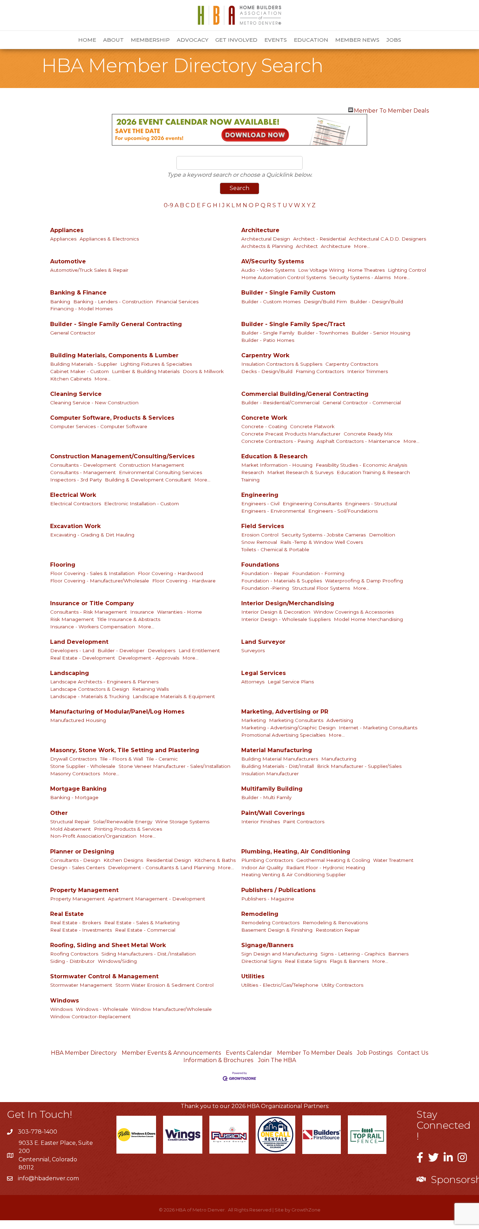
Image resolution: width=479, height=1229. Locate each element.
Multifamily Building (272, 788)
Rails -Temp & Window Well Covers (321, 542)
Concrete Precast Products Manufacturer (290, 434)
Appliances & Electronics (109, 239)
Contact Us (412, 1052)
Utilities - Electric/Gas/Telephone (279, 985)
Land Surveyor (263, 642)
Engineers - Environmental (273, 511)
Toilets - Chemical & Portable (275, 549)
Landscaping (69, 673)
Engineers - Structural (371, 503)
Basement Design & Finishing (276, 930)
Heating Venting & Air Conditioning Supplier (293, 874)
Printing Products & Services (128, 829)
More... (362, 246)
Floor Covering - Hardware (184, 580)
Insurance (142, 612)
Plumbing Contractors (267, 860)
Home (87, 39)
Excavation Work (75, 526)
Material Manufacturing (276, 750)
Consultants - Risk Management (88, 612)
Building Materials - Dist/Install (277, 766)
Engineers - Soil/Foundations (343, 511)
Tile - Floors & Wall (121, 759)
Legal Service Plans (291, 681)
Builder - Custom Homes (271, 301)
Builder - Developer (120, 650)
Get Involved (236, 39)
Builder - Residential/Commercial (280, 402)
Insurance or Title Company (92, 603)
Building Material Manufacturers (279, 759)
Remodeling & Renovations (335, 922)
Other (59, 813)
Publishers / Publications (278, 890)
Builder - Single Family (267, 333)
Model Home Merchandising (368, 619)
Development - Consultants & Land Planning (161, 867)
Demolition (382, 535)
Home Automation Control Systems (283, 277)
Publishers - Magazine (267, 899)
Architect (307, 246)
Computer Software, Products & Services (112, 417)
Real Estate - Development (82, 658)
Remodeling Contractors (270, 922)
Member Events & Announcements (171, 1052)
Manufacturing (338, 759)
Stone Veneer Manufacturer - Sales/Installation (174, 766)
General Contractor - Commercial (362, 402)
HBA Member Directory (84, 1052)
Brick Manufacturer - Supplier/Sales (359, 766)
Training (250, 479)
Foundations (260, 564)
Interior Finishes (260, 821)
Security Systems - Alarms (360, 277)
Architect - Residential (319, 239)
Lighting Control (407, 270)
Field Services (262, 526)
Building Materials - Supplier (83, 364)
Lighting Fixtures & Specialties (156, 364)
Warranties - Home (179, 612)
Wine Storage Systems (182, 821)
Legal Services (263, 673)
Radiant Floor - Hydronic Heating (325, 867)
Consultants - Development (83, 465)
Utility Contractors (342, 985)
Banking (60, 301)
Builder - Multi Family (266, 797)
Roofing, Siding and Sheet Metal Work (108, 945)
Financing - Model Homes (81, 308)
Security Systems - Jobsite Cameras (324, 535)
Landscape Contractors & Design (89, 689)
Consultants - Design (75, 860)
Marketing (253, 720)
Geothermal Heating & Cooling (333, 860)
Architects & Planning (267, 246)
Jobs (393, 39)
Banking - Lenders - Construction (113, 301)
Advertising (339, 720)
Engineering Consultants (312, 503)
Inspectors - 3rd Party (76, 479)
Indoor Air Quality (262, 867)
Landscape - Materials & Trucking (89, 696)
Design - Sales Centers (77, 867)
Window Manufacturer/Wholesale (171, 1009)
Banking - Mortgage (74, 797)
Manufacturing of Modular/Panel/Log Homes (117, 711)
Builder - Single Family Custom (288, 292)
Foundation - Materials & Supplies (281, 580)
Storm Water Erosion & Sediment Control (164, 985)
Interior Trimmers (367, 371)
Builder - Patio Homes (267, 340)
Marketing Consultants (296, 720)
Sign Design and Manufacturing (279, 954)
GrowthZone (306, 1210)
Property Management (84, 890)
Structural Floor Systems (321, 588)
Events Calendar (249, 1052)
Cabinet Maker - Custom (79, 371)
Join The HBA (277, 1060)
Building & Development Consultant (148, 479)
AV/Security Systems (272, 261)
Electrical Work (73, 495)
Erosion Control (259, 535)
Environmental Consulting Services (160, 472)
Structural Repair (70, 821)
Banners (398, 954)
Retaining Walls (150, 689)
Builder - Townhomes (322, 333)
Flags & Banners (349, 961)
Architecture (260, 230)
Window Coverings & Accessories (353, 612)
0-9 (168, 205)
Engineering (259, 495)
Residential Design (168, 860)
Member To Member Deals (391, 109)
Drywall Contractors (73, 759)
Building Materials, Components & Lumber (114, 355)
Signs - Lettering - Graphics (353, 954)
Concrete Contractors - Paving (277, 441)
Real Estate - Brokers (75, 922)
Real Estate (67, 914)
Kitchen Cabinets (70, 378)
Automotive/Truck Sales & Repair (89, 270)
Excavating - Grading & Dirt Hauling (92, 535)
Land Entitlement (199, 650)
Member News (357, 39)
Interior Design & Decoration (275, 612)
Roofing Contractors (74, 954)
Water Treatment (393, 860)
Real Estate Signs (305, 961)
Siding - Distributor (72, 961)
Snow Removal (259, 542)
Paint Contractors (303, 821)
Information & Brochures (218, 1060)
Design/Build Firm (325, 301)
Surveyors (253, 650)
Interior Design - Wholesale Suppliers (286, 619)
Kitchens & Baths (215, 860)
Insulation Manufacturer (270, 773)
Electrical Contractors (75, 503)
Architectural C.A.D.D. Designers (387, 239)
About (113, 39)
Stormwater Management (81, 985)
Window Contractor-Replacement (90, 1016)
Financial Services (177, 301)
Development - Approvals (148, 658)
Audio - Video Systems (268, 270)
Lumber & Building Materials (146, 371)
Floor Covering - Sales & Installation (92, 573)
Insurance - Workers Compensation (92, 626)
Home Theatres (366, 270)
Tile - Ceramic (162, 759)
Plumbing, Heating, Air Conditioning (295, 851)
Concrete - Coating (264, 426)
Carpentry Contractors (351, 364)
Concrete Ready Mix (368, 434)
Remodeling (259, 914)
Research (252, 472)
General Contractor (72, 333)
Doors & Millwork (203, 371)
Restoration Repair (338, 930)
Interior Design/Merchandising (287, 603)
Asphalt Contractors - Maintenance (358, 441)
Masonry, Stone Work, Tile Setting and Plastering (124, 750)
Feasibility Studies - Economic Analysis (361, 465)
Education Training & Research (373, 472)
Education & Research (274, 456)
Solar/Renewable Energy (122, 821)
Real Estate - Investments (81, 930)
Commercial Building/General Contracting (305, 394)
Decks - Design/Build (266, 371)
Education (311, 39)
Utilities (252, 976)
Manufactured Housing (78, 720)
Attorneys (252, 681)
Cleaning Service (76, 394)
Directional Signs (261, 961)
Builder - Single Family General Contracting (116, 324)
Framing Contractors (320, 371)
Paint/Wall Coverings (273, 813)
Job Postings (374, 1052)
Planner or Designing (82, 851)
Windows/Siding (117, 961)
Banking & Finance (78, 292)
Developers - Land (72, 650)
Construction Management (151, 465)
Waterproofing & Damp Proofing (364, 580)
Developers (161, 650)
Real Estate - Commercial (145, 930)
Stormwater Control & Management (104, 976)
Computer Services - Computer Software (98, 426)
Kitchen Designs (123, 860)
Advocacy (192, 39)
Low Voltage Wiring (321, 270)
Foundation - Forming (318, 573)
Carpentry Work (265, 355)
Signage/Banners (267, 945)
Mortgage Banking (78, 788)
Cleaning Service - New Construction (94, 402)
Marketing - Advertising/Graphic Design (288, 727)
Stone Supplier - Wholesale (82, 766)
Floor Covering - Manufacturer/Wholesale (99, 580)
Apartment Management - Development (156, 899)
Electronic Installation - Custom (141, 503)
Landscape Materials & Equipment (174, 696)
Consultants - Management (83, 472)
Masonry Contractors (75, 773)
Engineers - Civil (260, 503)
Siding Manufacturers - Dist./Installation (148, 954)
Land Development (79, 642)
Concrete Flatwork (312, 426)
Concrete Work (264, 417)
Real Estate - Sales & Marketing (142, 922)
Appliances (66, 230)
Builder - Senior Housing (380, 333)
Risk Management (72, 619)
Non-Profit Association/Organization (93, 836)
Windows (64, 1000)
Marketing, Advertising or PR (284, 711)
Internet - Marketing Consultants (378, 727)
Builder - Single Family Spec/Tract (293, 324)
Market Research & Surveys (300, 472)
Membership (150, 39)
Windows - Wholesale (102, 1009)
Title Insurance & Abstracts (128, 619)
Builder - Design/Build (376, 301)
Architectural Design (265, 239)
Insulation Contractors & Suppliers (281, 364)
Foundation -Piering (265, 588)
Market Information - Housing (276, 465)
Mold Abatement (70, 829)
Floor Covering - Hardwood (170, 573)
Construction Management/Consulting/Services (122, 456)
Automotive (68, 261)
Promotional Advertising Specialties (283, 735)
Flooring (62, 564)
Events (275, 39)
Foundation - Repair (265, 573)
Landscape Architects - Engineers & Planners (104, 681)
